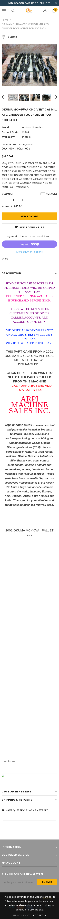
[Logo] (29, 10)
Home (5, 19)
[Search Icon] (13, 10)
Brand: (5, 127)
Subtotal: (7, 206)
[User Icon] (45, 10)
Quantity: (7, 194)
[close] (56, 3)
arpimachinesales (32, 127)
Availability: (8, 137)
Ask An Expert (38, 810)
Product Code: (10, 132)
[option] (29, 65)
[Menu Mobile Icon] (4, 11)
